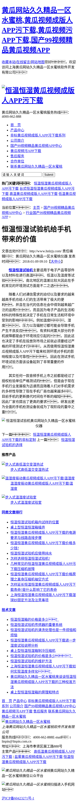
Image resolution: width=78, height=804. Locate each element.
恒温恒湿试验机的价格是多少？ (41, 656)
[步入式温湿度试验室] (19, 497)
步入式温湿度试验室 (26, 502)
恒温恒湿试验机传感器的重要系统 (36, 625)
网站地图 (38, 62)
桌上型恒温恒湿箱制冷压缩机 (32, 651)
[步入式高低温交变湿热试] (22, 464)
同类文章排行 (12, 512)
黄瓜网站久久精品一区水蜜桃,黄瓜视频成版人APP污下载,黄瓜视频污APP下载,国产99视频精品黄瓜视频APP (37, 30)
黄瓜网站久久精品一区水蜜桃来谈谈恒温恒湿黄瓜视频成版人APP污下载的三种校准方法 (43, 682)
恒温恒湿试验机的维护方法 (31, 661)
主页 (36, 207)
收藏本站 (9, 62)
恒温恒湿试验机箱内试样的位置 (34, 522)
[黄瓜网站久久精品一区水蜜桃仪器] (26, 722)
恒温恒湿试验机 (21, 270)
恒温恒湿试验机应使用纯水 (31, 553)
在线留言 (23, 62)
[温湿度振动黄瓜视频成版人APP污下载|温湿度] (38, 478)
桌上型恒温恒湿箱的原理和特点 (34, 692)
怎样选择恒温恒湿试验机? (30, 558)
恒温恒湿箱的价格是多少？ (34, 619)
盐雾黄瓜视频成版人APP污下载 (39, 757)
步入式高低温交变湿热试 (29, 469)
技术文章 (9, 610)
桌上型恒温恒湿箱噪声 (27, 527)
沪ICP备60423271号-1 (18, 798)
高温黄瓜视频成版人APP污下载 (34, 194)
